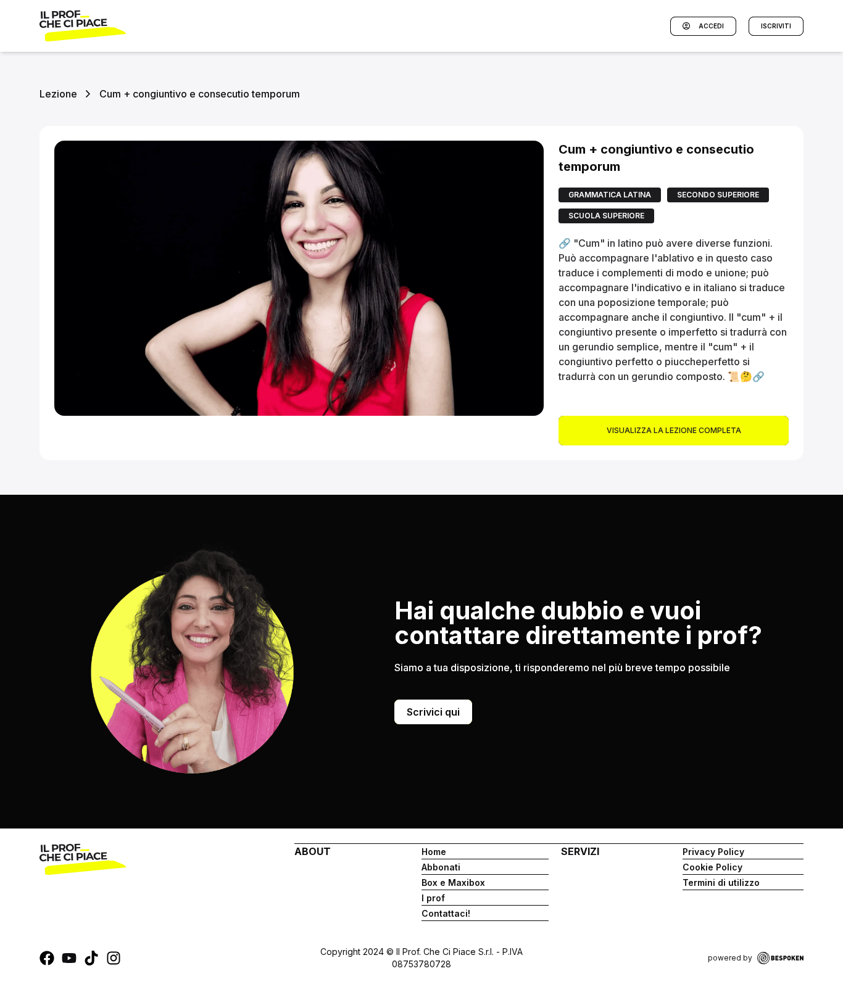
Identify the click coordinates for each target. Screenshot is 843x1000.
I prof (433, 898)
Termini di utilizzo (721, 882)
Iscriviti (776, 26)
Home (434, 851)
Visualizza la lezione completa (674, 430)
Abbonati (441, 867)
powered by (730, 957)
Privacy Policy (713, 851)
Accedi (711, 26)
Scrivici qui (433, 712)
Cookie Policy (712, 867)
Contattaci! (446, 913)
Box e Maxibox (453, 882)
